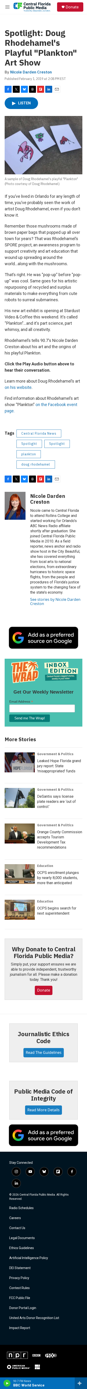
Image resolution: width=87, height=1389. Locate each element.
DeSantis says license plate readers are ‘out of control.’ (56, 801)
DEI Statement (20, 1268)
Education (45, 866)
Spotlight (29, 444)
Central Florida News (38, 433)
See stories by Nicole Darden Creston (55, 601)
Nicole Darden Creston (31, 72)
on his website (18, 387)
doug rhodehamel (35, 464)
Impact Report (19, 1328)
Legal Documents (22, 1238)
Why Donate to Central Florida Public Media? (43, 952)
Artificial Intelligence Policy (28, 1258)
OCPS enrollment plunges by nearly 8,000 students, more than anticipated (58, 877)
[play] (7, 1383)
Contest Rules (19, 1288)
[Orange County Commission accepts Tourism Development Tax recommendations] (20, 833)
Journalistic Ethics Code (43, 1037)
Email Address (21, 701)
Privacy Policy (19, 1278)
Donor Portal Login (22, 1308)
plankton (28, 454)
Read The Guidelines (43, 1052)
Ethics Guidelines (21, 1248)
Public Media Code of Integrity (43, 1094)
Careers (15, 1218)
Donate (72, 7)
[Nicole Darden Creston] (15, 506)
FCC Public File (19, 1298)
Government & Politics (55, 754)
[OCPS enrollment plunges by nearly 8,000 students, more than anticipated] (20, 874)
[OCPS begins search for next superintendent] (20, 910)
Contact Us (17, 1228)
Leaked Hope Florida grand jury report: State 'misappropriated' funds (59, 766)
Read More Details (43, 1109)
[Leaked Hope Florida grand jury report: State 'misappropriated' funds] (20, 762)
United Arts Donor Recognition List (34, 1318)
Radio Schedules (21, 1208)
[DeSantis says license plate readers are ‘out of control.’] (20, 798)
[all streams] (81, 1383)
